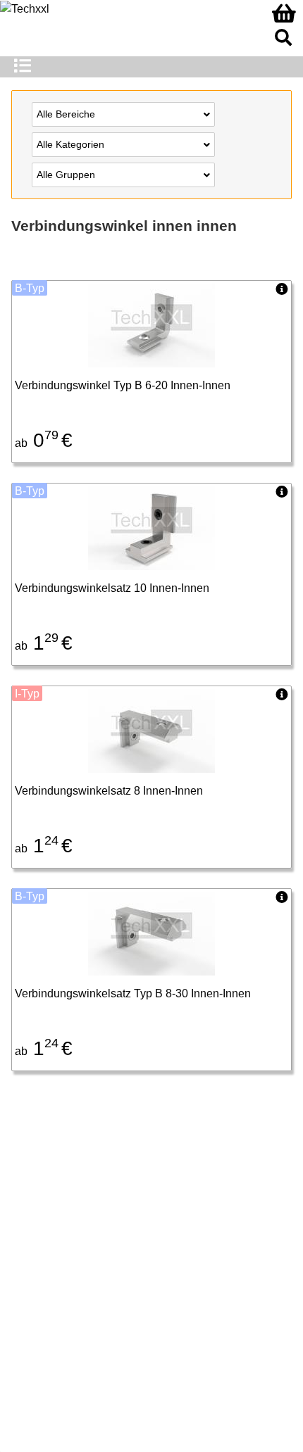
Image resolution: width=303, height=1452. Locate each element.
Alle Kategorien (70, 144)
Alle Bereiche (66, 114)
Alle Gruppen (66, 174)
